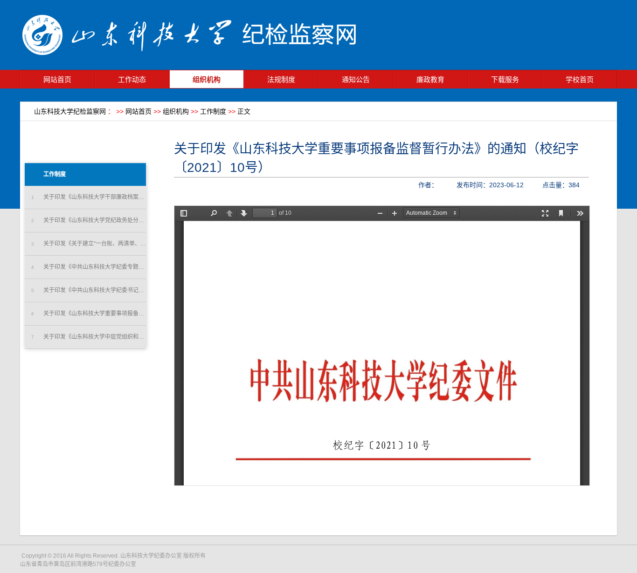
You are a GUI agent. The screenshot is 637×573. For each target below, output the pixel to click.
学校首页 (580, 79)
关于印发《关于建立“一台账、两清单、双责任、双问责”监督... (88, 243)
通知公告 (356, 79)
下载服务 (505, 79)
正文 (243, 111)
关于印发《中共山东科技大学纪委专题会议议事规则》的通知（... (88, 267)
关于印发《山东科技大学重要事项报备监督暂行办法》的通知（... (88, 313)
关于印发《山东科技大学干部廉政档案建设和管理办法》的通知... (88, 197)
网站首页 (57, 79)
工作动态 (132, 79)
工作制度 (213, 111)
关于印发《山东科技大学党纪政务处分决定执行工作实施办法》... (88, 220)
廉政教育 (430, 79)
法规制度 (281, 79)
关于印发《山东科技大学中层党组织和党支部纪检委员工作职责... (88, 337)
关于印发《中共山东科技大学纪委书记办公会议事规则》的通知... (88, 290)
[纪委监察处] (195, 67)
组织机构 (207, 79)
